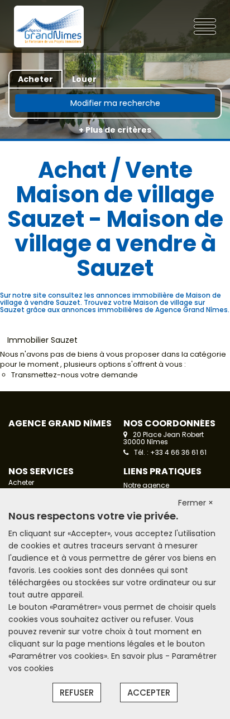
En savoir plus (138, 656)
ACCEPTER (148, 692)
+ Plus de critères (115, 129)
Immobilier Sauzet (42, 340)
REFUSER (77, 692)
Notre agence (146, 485)
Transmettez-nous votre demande (74, 375)
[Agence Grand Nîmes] (49, 26)
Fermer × (195, 502)
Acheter (21, 482)
